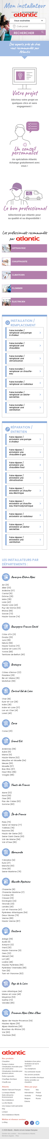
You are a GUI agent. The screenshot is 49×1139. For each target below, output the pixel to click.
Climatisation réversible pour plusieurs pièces (12, 1072)
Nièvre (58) (7, 643)
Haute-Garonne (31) (11, 950)
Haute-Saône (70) (11, 645)
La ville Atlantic (7, 1103)
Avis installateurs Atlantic (10, 1115)
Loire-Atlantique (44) (12, 991)
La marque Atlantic (8, 1093)
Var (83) (6, 1032)
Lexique (5, 1112)
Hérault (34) (7, 956)
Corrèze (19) (8, 895)
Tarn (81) (6, 970)
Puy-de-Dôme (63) (11, 607)
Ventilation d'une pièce (33, 1061)
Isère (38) (6, 599)
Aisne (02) (7, 792)
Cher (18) (6, 698)
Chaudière (6, 1061)
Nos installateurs (8, 1100)
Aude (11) (6, 941)
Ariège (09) (7, 938)
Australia (28, 1096)
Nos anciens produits (32, 1075)
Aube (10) (6, 751)
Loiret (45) (7, 713)
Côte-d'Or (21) (9, 634)
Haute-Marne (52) (10, 757)
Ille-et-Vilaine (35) (10, 678)
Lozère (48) (7, 962)
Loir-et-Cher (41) (10, 710)
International (29, 1093)
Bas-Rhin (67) (8, 769)
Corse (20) (7, 731)
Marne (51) (7, 754)
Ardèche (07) (8, 590)
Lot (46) (5, 959)
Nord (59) (6, 795)
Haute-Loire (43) (10, 605)
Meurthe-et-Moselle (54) (14, 760)
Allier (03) (6, 587)
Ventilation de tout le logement (32, 1065)
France (27, 1090)
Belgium (27, 1098)
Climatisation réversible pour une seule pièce (12, 1068)
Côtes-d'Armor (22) (11, 672)
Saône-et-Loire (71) (11, 648)
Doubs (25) (7, 637)
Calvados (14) (8, 860)
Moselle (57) (8, 766)
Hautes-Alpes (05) (11, 1023)
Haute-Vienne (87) (11, 921)
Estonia (27, 1101)
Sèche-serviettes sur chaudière (32, 1081)
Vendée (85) (8, 1002)
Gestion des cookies (9, 1134)
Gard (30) (6, 947)
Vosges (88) (8, 774)
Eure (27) (6, 862)
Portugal (39, 1096)
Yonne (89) (7, 651)
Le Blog (4, 1122)
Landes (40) (7, 906)
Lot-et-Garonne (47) (12, 909)
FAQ (3, 1109)
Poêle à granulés (8, 1076)
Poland (38, 1093)
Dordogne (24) (9, 900)
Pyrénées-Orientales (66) (14, 967)
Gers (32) (6, 953)
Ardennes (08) (9, 748)
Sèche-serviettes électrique (34, 1077)
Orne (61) (6, 868)
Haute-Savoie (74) (11, 616)
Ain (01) (5, 584)
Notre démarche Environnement (7, 1096)
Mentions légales (8, 1136)
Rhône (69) (7, 610)
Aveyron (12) (8, 944)
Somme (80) (8, 804)
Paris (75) (6, 822)
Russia (38, 1098)
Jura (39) (6, 640)
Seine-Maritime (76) (11, 871)
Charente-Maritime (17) (13, 892)
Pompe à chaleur (8, 1064)
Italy (37, 1090)
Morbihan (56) (8, 681)
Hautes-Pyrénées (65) (12, 964)
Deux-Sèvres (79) (10, 915)
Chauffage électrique (9, 1079)
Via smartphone (30, 1069)
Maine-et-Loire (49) (11, 994)
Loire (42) (6, 602)
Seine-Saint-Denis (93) (13, 836)
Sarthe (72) (7, 1000)
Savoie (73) (7, 613)
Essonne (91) (8, 830)
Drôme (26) (7, 596)
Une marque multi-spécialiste (12, 1106)
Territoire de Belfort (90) (13, 654)
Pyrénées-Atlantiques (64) (14, 912)
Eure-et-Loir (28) (10, 701)
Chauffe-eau (6, 1082)
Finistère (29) (8, 675)
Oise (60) (6, 798)
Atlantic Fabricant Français (11, 1090)
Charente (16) (8, 889)
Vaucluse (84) (9, 1035)
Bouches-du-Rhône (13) (13, 1029)
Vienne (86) (7, 918)
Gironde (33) (8, 903)
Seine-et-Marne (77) (12, 824)
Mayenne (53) (8, 997)
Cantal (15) (7, 593)
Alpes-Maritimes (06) (12, 1026)
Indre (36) (6, 704)
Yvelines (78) (8, 827)
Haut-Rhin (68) (9, 772)
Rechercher (24, 33)
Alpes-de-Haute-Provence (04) (17, 1020)
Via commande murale (33, 1072)
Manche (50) (8, 865)
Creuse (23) (8, 898)
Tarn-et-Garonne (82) (12, 973)
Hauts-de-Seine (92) (12, 833)
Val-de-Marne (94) (11, 839)
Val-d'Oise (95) (9, 842)
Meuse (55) (7, 763)
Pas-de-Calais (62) (11, 801)
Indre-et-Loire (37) (11, 707)
